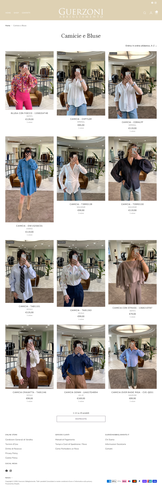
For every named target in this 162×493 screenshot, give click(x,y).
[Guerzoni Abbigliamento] (81, 13)
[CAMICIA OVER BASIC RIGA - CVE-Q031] (132, 357)
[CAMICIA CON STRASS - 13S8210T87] (132, 272)
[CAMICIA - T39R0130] (132, 168)
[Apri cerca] (144, 12)
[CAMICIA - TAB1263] (81, 273)
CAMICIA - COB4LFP (132, 122)
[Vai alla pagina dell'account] (150, 12)
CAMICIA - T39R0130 (132, 204)
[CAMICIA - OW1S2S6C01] (29, 179)
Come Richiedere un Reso (67, 448)
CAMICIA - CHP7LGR (81, 119)
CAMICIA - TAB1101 (29, 306)
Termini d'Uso (11, 444)
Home (7, 25)
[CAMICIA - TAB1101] (29, 271)
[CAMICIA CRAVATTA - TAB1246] (29, 357)
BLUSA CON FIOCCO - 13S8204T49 (29, 113)
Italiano (8, 478)
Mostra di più (81, 419)
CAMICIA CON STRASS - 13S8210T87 (132, 308)
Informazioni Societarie (115, 444)
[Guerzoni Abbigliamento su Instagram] (155, 3)
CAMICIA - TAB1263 (81, 310)
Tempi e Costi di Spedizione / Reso (71, 444)
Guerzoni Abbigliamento (27, 481)
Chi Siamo (109, 439)
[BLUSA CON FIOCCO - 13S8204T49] (29, 80)
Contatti (109, 448)
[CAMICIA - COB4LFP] (132, 85)
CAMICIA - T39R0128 (81, 204)
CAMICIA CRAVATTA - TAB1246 (29, 392)
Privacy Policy (11, 453)
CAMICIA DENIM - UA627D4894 (81, 392)
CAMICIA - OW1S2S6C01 (29, 226)
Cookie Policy (11, 457)
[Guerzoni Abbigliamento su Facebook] (152, 3)
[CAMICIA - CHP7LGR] (81, 83)
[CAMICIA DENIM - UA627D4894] (81, 357)
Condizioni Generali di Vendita (19, 439)
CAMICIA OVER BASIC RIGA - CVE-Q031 (133, 392)
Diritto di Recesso (13, 448)
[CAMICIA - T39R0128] (81, 168)
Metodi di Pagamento (65, 439)
